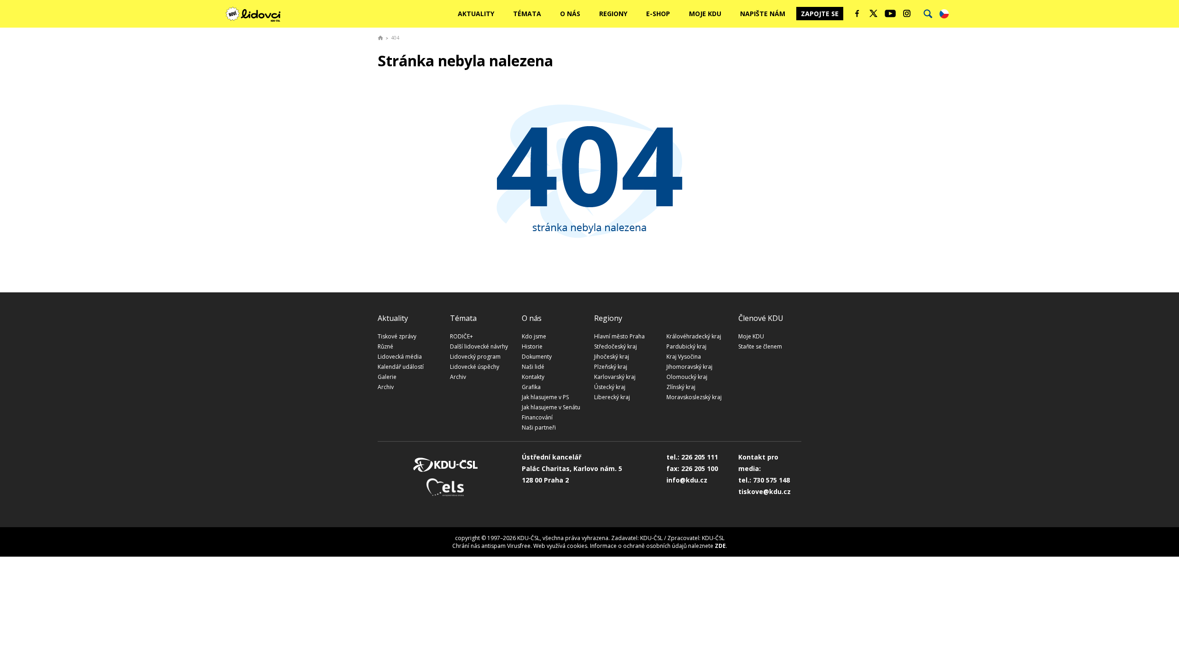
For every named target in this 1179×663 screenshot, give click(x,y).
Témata (527, 13)
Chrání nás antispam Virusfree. (492, 546)
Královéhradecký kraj (693, 336)
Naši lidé (533, 367)
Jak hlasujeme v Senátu (551, 407)
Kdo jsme (534, 336)
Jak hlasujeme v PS (545, 397)
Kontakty (533, 377)
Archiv (386, 387)
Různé (385, 346)
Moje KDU (705, 13)
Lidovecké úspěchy (474, 367)
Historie (532, 346)
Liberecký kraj (612, 397)
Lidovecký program (475, 357)
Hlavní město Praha (619, 336)
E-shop (658, 13)
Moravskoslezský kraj (694, 397)
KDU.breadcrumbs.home (380, 37)
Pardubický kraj (686, 346)
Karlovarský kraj (615, 377)
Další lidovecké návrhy (479, 346)
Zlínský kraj (680, 387)
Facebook (857, 13)
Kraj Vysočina (683, 357)
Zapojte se (820, 13)
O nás (570, 13)
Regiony (613, 13)
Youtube (890, 13)
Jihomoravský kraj (689, 367)
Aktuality (476, 13)
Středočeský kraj (615, 346)
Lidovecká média (400, 357)
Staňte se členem (760, 346)
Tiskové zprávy (397, 336)
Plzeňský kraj (610, 367)
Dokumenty (537, 357)
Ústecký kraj (609, 387)
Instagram (907, 13)
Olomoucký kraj (686, 377)
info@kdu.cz (686, 480)
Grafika (531, 387)
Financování (537, 417)
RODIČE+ (461, 336)
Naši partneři (539, 427)
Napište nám (762, 13)
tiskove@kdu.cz (764, 491)
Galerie (387, 377)
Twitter (874, 13)
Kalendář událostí (401, 367)
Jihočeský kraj (611, 357)
